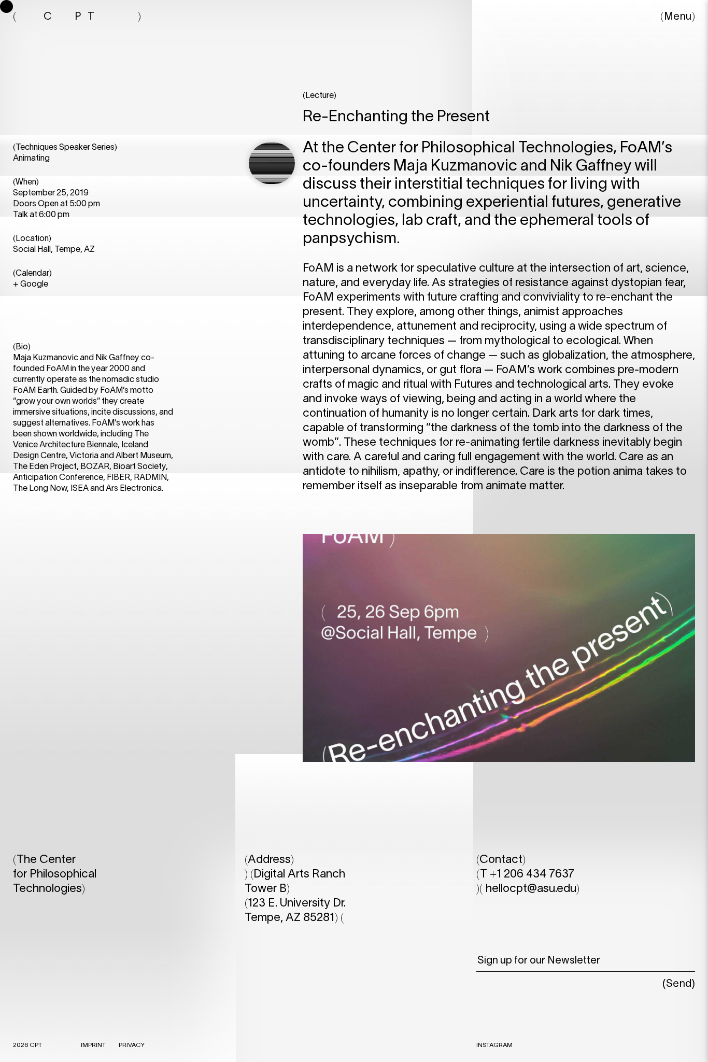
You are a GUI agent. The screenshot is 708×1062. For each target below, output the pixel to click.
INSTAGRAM (494, 1045)
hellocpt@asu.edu (531, 889)
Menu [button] (678, 17)
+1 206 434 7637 (532, 874)
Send (679, 984)
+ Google (30, 284)
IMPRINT (93, 1045)
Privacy (132, 1045)
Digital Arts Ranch (299, 874)
